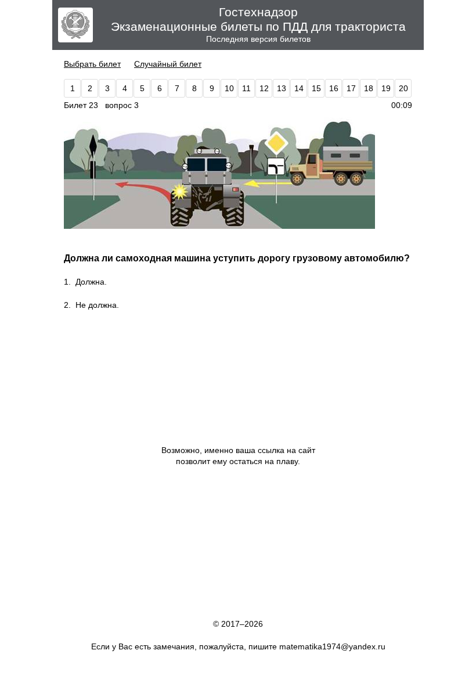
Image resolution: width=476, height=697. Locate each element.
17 (351, 88)
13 (281, 88)
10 (229, 88)
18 (368, 88)
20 (403, 88)
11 (246, 88)
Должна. (91, 281)
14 (299, 88)
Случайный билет (167, 64)
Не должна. (97, 305)
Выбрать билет (92, 64)
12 (264, 88)
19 (386, 88)
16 (333, 88)
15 (316, 88)
